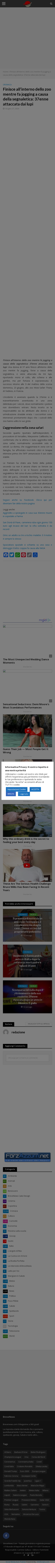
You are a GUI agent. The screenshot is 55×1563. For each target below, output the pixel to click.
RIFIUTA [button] (11, 794)
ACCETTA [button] (35, 789)
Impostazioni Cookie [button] (17, 789)
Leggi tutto (24, 794)
